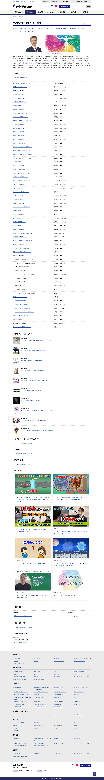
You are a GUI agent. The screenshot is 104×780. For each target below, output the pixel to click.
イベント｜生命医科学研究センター (25, 443)
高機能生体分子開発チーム (20, 113)
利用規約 (36, 661)
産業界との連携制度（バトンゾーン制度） (42, 739)
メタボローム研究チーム (19, 214)
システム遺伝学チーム (18, 128)
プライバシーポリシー (59, 661)
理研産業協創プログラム (79, 692)
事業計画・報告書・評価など (20, 676)
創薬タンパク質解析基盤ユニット (21, 315)
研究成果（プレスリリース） (27, 28)
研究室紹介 (20, 16)
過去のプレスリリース (78, 715)
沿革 (55, 671)
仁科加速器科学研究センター (40, 707)
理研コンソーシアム (58, 743)
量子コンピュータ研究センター (80, 697)
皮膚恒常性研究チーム (18, 203)
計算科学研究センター (59, 697)
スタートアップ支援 (38, 743)
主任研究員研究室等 (58, 694)
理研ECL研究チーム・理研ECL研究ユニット (22, 698)
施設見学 (36, 728)
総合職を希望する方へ (59, 753)
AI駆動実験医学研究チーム (20, 237)
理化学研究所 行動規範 (79, 671)
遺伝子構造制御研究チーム (20, 87)
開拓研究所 (36, 694)
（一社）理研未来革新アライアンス (81, 743)
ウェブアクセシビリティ (19, 663)
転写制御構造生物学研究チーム (21, 173)
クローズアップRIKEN (19, 722)
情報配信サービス (38, 725)
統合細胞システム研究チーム (20, 177)
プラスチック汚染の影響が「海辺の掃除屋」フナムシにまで (36, 340)
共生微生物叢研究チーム (19, 109)
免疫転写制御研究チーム (19, 229)
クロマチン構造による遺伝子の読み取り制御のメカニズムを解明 (37, 430)
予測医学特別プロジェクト (20, 297)
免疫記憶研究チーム (18, 218)
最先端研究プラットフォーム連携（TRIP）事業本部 (41, 688)
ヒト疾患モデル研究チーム (20, 195)
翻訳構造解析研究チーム (19, 210)
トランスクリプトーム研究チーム (21, 180)
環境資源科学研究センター (60, 704)
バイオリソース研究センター (40, 704)
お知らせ (56, 722)
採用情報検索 (17, 753)
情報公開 (36, 676)
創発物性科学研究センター (79, 704)
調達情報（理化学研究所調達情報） (81, 658)
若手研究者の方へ (38, 753)
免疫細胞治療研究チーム (19, 225)
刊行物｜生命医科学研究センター (24, 453)
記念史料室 (16, 730)
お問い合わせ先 (29, 31)
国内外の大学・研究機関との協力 (41, 745)
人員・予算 (56, 674)
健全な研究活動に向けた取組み (61, 676)
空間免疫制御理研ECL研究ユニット (22, 252)
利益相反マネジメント (39, 679)
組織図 (20, 77)
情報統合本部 (37, 701)
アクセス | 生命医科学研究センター (22, 642)
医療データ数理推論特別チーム (23, 304)
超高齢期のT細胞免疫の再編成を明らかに (31, 360)
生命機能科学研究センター (79, 701)
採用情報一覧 (18, 31)
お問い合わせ (24, 1)
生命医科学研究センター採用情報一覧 (26, 627)
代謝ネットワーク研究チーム (20, 165)
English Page (86, 23)
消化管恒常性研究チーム (19, 139)
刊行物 (58, 28)
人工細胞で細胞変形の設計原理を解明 (31, 390)
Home (14, 16)
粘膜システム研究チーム (19, 184)
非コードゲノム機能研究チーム (21, 192)
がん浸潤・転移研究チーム (20, 102)
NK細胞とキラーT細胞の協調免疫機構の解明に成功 (34, 380)
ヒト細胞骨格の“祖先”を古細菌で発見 (30, 400)
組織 (16, 28)
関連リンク (66, 28)
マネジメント (77, 674)
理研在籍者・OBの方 (68, 1)
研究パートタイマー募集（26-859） (23, 616)
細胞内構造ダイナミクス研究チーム (22, 120)
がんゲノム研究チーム (18, 98)
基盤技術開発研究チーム (19, 105)
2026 (15, 715)
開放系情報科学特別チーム (21, 300)
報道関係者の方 (55, 1)
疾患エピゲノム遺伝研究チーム (21, 135)
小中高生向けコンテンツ (83, 1)
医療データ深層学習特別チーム (23, 308)
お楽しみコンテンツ (58, 725)
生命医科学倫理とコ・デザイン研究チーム (24, 158)
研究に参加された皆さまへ (20, 679)
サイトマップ (57, 658)
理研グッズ (16, 728)
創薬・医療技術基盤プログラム (41, 692)
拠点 (35, 674)
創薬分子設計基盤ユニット (20, 319)
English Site (32, 1)
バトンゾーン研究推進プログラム (21, 694)
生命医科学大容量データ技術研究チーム (23, 154)
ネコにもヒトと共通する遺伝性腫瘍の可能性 (32, 370)
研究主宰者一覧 (17, 687)
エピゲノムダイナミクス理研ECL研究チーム (24, 240)
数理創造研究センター (39, 697)
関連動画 (74, 28)
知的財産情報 (17, 738)
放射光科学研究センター (59, 707)
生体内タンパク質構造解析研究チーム (22, 147)
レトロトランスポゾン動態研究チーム (22, 233)
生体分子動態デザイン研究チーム (21, 150)
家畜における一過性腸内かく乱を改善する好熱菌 (33, 350)
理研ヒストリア (77, 728)
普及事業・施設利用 (78, 738)
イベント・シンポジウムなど (45, 28)
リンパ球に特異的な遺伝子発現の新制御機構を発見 (34, 420)
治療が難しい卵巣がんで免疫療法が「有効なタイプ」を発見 (36, 410)
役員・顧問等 (37, 671)
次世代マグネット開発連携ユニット (22, 327)
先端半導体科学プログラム (60, 692)
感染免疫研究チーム (18, 94)
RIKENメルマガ (65, 6)
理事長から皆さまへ (18, 671)
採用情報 (82, 28)
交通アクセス (16, 1)
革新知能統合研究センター (20, 701)
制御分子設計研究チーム (19, 143)
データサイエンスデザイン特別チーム (24, 312)
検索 (88, 6)
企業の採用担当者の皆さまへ (20, 745)
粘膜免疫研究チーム (18, 188)
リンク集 (16, 661)
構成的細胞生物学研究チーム (20, 117)
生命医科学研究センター (22, 464)
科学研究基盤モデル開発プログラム (81, 687)
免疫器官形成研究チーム (19, 222)
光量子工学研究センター (19, 707)
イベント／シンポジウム (79, 722)
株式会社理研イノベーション (20, 743)
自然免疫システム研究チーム (20, 132)
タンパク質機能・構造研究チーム (21, 169)
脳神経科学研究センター (19, 704)
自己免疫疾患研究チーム (19, 124)
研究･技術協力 (57, 738)
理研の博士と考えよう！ (39, 722)
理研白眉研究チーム (78, 694)
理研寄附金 (45, 1)
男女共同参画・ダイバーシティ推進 (81, 676)
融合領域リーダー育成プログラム (21, 244)
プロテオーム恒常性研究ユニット (23, 248)
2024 (55, 715)
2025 (35, 715)
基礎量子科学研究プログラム (20, 692)
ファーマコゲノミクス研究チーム (21, 207)
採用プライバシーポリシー (79, 661)
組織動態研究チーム (18, 162)
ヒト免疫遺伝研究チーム (19, 199)
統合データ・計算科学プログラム (61, 687)
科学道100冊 (56, 728)
